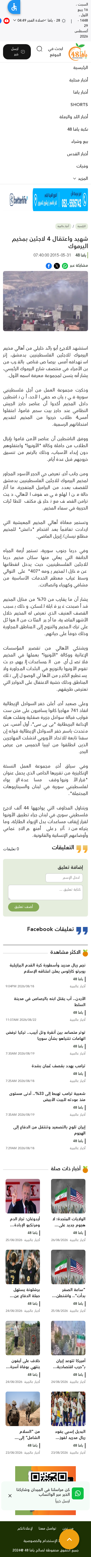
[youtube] (7, 20)
